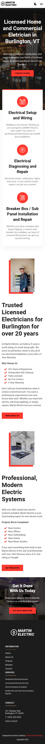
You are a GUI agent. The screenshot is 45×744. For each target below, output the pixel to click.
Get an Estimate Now (22, 611)
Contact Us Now (22, 73)
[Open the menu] (41, 3)
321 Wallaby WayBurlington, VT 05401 (14, 712)
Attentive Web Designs (34, 736)
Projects (8, 661)
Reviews (8, 665)
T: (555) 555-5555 (13, 717)
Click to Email (11, 721)
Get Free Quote (12, 568)
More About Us (12, 416)
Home (7, 653)
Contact (8, 669)
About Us (9, 657)
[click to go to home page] (9, 4)
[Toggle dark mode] (35, 3)
